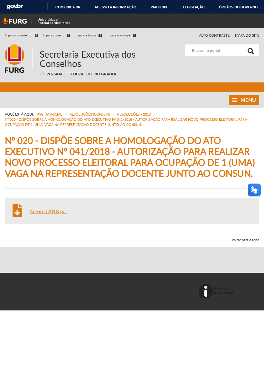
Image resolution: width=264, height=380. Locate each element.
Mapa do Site (247, 35)
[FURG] (18, 47)
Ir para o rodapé (121, 35)
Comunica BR (67, 7)
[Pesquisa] (249, 50)
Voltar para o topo (245, 240)
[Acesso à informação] (217, 291)
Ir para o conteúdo (21, 35)
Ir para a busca (88, 35)
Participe (159, 7)
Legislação (193, 7)
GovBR (15, 7)
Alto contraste (214, 35)
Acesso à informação (115, 7)
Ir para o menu (56, 35)
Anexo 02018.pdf (48, 211)
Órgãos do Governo (238, 7)
